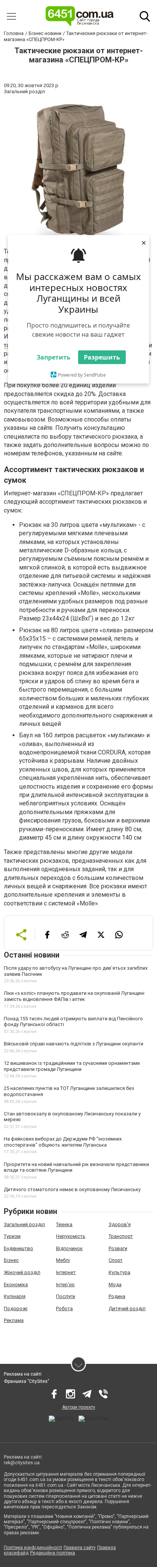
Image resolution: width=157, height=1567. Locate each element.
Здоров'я (120, 1224)
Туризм (12, 1236)
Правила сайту (80, 1547)
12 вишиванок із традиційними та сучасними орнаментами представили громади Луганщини (72, 1066)
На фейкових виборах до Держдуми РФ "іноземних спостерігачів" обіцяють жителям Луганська (63, 1142)
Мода (115, 1284)
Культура (119, 1272)
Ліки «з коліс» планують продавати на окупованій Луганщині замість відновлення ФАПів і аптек (74, 996)
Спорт (116, 1260)
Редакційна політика (52, 1553)
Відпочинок (69, 1248)
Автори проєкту (78, 1407)
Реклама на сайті (23, 1374)
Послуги (65, 1296)
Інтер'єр (65, 1284)
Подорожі (15, 1308)
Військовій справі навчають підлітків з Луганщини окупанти (73, 1044)
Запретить (53, 357)
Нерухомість (70, 1236)
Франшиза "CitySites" (26, 1381)
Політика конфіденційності (33, 1547)
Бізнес (11, 1260)
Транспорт (121, 1236)
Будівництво (18, 1248)
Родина (117, 1296)
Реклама (14, 1320)
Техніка (64, 1224)
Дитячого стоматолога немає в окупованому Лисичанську (72, 1189)
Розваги (118, 1248)
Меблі (63, 1260)
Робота (64, 1308)
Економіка (16, 1284)
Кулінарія (15, 1296)
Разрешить (102, 357)
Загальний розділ (24, 1224)
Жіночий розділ (22, 1272)
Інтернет (66, 1272)
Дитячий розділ (127, 1308)
